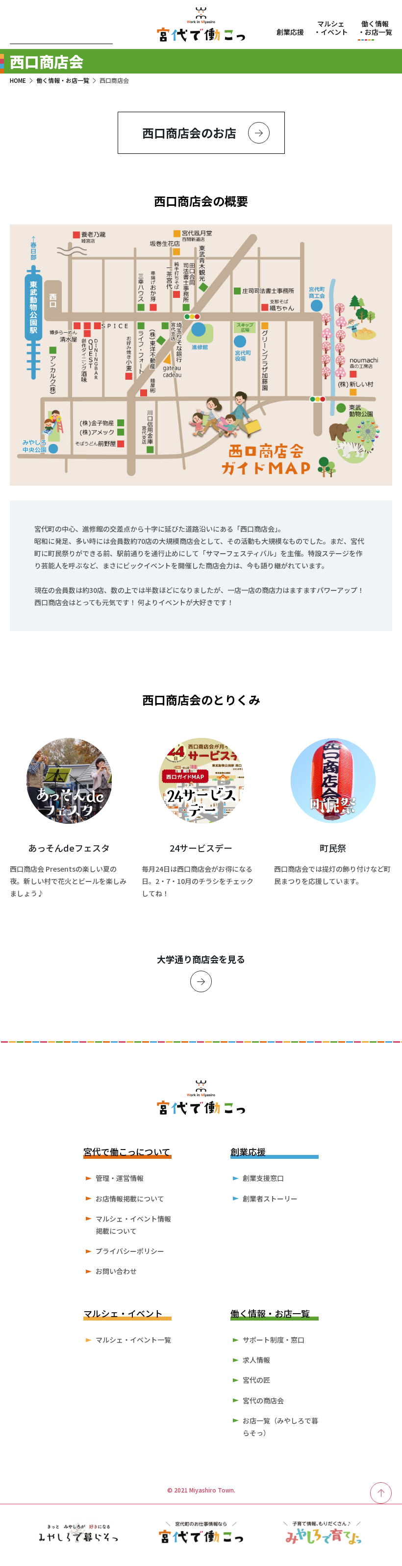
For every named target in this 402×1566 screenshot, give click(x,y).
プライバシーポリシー (130, 1251)
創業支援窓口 (263, 1178)
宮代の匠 (256, 1380)
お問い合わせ (116, 1271)
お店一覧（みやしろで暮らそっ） (280, 1427)
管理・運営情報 (120, 1178)
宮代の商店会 (263, 1400)
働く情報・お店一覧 (62, 80)
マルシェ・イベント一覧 (133, 1340)
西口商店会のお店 (189, 132)
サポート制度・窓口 (273, 1340)
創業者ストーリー (270, 1198)
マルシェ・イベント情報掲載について (133, 1225)
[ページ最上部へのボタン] (381, 1493)
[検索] (104, 35)
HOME (18, 80)
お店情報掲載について (130, 1198)
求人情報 (256, 1360)
